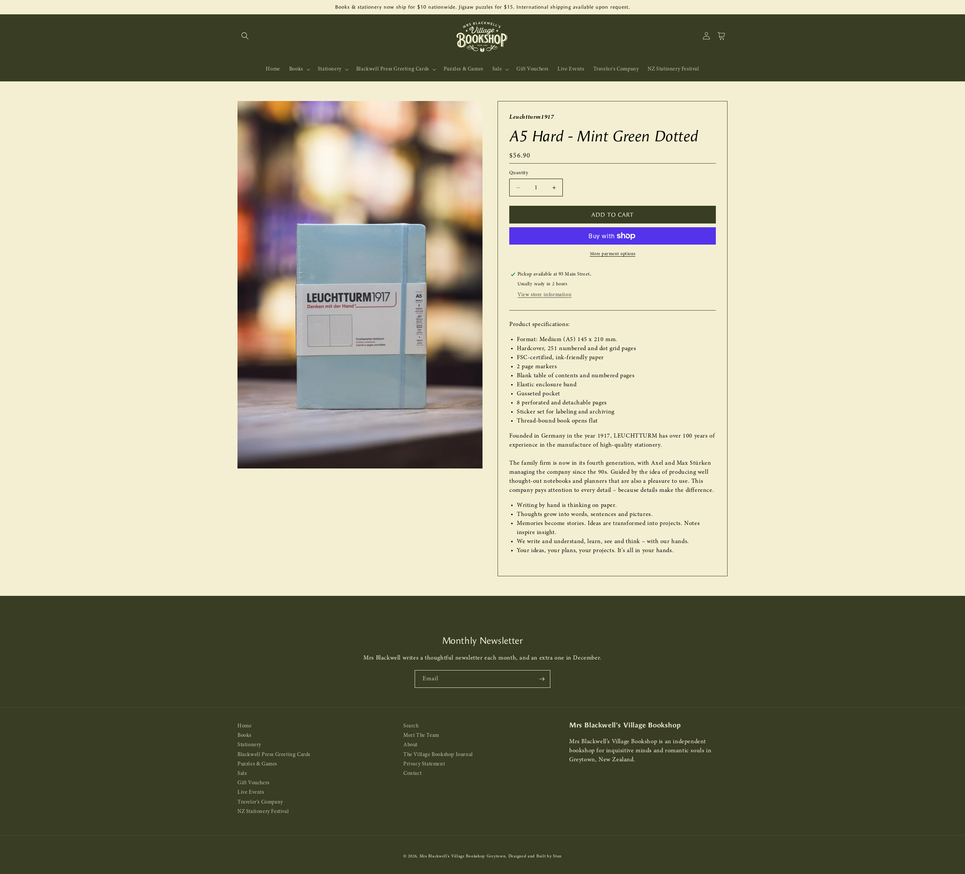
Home (244, 726)
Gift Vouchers (253, 783)
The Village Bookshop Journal (438, 755)
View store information (544, 295)
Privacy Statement (424, 764)
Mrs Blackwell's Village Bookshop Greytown (463, 856)
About (410, 745)
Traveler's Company (260, 802)
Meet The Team (421, 736)
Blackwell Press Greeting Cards (273, 755)
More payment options (613, 254)
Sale (242, 773)
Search (411, 726)
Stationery (249, 745)
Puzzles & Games (257, 764)
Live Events (250, 793)
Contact (412, 773)
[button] (245, 35)
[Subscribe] (541, 679)
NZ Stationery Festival (263, 811)
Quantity (518, 172)
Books (244, 736)
